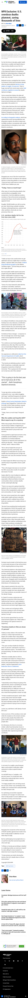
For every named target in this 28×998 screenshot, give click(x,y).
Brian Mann (8, 23)
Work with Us (6, 973)
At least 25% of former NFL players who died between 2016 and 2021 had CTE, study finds (13, 924)
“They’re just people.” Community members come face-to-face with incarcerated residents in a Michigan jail (13, 932)
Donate (23, 2)
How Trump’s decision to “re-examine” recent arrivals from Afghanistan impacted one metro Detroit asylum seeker (13, 917)
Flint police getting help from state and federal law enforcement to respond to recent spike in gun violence (13, 903)
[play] (2, 996)
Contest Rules (6, 983)
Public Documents (7, 977)
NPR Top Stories (9, 866)
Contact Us (5, 970)
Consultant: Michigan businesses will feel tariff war (13, 896)
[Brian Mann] (4, 878)
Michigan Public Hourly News (9, 980)
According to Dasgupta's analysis (10, 117)
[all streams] (26, 996)
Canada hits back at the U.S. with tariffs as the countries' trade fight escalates (13, 910)
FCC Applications (6, 989)
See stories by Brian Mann (16, 880)
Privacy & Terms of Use (8, 986)
